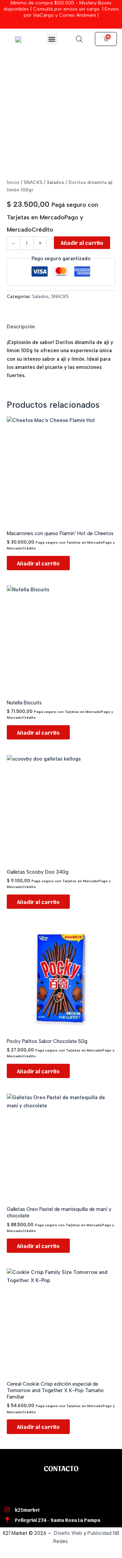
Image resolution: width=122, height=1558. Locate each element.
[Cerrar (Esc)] (99, 7)
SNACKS (33, 182)
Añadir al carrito (82, 242)
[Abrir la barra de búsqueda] (79, 39)
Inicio (13, 182)
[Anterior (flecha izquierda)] (12, 779)
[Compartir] (84, 7)
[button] (52, 39)
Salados (55, 182)
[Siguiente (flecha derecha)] (110, 779)
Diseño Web (68, 1533)
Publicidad (99, 1533)
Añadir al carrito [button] (38, 563)
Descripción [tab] (21, 327)
